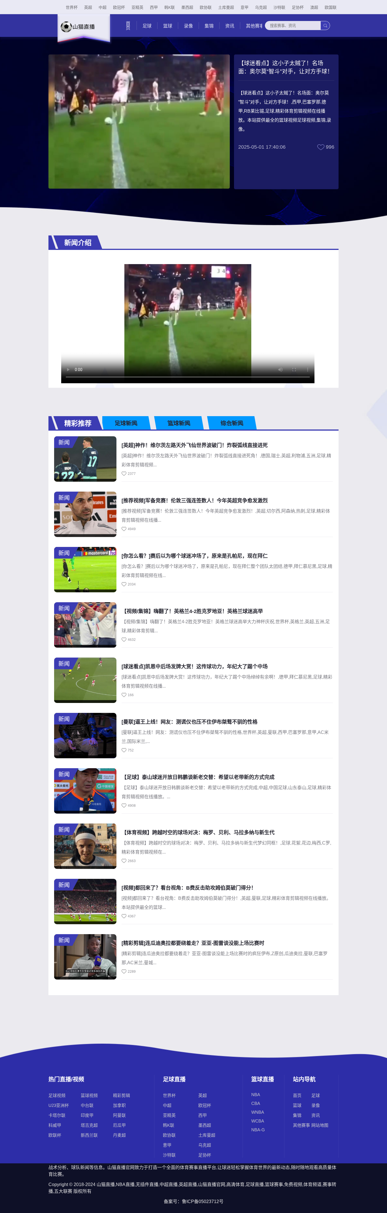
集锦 (209, 26)
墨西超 (187, 7)
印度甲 (87, 1115)
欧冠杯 (119, 7)
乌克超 (261, 7)
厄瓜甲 (119, 1125)
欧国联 (331, 7)
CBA (255, 1103)
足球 (147, 26)
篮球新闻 (179, 423)
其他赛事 (255, 26)
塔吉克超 (89, 1125)
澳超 (314, 7)
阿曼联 (119, 1115)
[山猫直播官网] (83, 32)
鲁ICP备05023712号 (203, 1201)
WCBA (257, 1121)
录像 (188, 26)
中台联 (87, 1105)
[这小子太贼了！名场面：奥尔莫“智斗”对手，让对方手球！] (190, 324)
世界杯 (72, 7)
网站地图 (319, 1125)
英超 (88, 7)
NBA (255, 1094)
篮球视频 (89, 1095)
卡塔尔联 (56, 1115)
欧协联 (206, 7)
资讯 (229, 26)
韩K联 (169, 7)
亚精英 (137, 7)
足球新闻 (126, 423)
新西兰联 (89, 1135)
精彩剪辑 (121, 1095)
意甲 (244, 7)
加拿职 (119, 1105)
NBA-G (258, 1129)
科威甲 (54, 1125)
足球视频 (56, 1095)
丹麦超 (119, 1135)
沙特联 (279, 7)
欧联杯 (54, 1135)
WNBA (257, 1112)
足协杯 (298, 7)
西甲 (154, 7)
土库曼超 (226, 7)
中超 (103, 7)
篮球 (167, 26)
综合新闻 (232, 423)
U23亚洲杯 (58, 1105)
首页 (127, 25)
